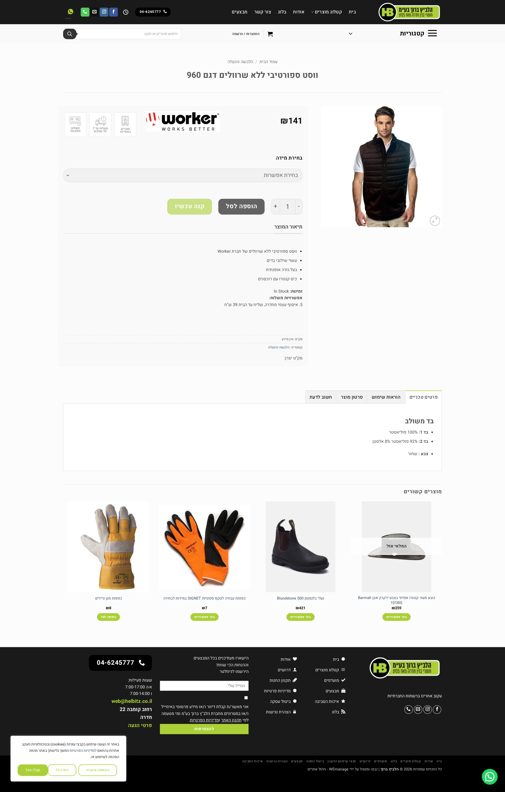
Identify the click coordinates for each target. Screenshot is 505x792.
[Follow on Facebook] (113, 12)
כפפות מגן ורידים (108, 598)
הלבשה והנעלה (240, 62)
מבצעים (239, 12)
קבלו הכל (33, 770)
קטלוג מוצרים (328, 12)
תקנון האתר (231, 720)
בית (352, 12)
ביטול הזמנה (315, 761)
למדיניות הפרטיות (83, 750)
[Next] (63, 566)
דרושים (365, 761)
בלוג (282, 12)
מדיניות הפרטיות (204, 720)
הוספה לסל (241, 206)
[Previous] (442, 566)
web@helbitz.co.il (132, 701)
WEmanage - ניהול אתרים (328, 769)
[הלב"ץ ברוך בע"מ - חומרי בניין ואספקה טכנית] (403, 12)
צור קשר (262, 12)
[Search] (69, 34)
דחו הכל (62, 770)
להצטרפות (204, 729)
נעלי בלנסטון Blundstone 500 (300, 598)
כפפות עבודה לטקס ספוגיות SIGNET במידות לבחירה (204, 598)
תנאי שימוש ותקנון (341, 761)
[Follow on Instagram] (104, 12)
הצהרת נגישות (276, 761)
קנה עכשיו (189, 206)
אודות (298, 12)
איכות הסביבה (252, 761)
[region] (68, 758)
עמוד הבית (268, 62)
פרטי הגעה (140, 725)
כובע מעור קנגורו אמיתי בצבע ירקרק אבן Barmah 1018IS (396, 600)
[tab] (423, 397)
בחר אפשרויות (396, 617)
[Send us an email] (94, 12)
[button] (393, 33)
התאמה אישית (97, 770)
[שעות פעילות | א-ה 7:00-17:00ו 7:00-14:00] (125, 12)
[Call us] (85, 12)
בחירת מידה (289, 158)
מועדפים (380, 761)
